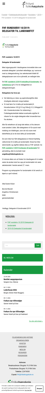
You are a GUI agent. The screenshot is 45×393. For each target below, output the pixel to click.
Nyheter (22, 343)
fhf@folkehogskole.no (25, 374)
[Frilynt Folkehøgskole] (32, 5)
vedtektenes (6, 85)
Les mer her (28, 390)
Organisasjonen (22, 340)
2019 (39, 15)
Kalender (8, 270)
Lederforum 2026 (10, 290)
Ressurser (22, 352)
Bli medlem (8, 257)
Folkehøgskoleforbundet (18, 15)
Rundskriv (32, 15)
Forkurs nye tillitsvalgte (13, 300)
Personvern (22, 355)
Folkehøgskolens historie (22, 337)
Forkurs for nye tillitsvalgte (14, 311)
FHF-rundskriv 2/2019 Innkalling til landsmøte (21, 82)
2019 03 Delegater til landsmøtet (20, 228)
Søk (37, 245)
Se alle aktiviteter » (36, 321)
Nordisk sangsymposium (13, 279)
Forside (4, 15)
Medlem (23, 349)
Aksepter (39, 388)
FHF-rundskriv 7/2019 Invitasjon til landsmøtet (19, 148)
